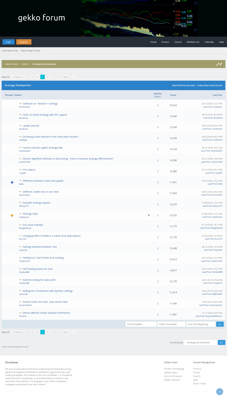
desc (157, 96)
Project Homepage (174, 368)
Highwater (217, 293)
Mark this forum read (183, 85)
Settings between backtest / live (40, 246)
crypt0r (22, 172)
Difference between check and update (43, 180)
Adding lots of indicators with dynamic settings (48, 290)
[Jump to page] (74, 77)
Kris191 (22, 239)
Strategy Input (30, 213)
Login (8, 41)
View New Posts (10, 50)
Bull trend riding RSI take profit (39, 279)
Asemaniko (24, 150)
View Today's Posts (30, 50)
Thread (9, 94)
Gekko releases (172, 379)
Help (221, 41)
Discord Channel (173, 376)
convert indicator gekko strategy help (43, 147)
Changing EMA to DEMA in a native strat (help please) (51, 235)
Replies (158, 93)
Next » (66, 77)
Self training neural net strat (38, 268)
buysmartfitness (214, 316)
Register (24, 41)
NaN (21, 183)
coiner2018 (24, 161)
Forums (165, 41)
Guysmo (23, 249)
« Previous (17, 77)
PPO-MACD (29, 169)
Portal (153, 41)
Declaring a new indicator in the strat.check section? (50, 136)
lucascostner (25, 305)
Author (18, 94)
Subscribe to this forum (210, 85)
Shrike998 (24, 272)
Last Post (217, 94)
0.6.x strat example (33, 224)
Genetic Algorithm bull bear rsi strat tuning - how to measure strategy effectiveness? (68, 158)
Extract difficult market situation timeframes (46, 312)
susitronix (217, 128)
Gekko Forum (11, 64)
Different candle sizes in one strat (41, 191)
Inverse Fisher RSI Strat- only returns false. (45, 301)
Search (178, 41)
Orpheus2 (24, 217)
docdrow (23, 117)
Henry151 (24, 205)
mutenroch (24, 260)
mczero (23, 316)
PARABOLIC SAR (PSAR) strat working (43, 257)
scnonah (23, 294)
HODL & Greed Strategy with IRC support (45, 114)
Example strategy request (36, 202)
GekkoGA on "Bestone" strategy (40, 103)
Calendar (209, 41)
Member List (193, 41)
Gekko (25, 64)
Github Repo (170, 372)
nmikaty (23, 139)
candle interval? (31, 125)
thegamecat (25, 228)
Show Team (199, 383)
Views (173, 94)
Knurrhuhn (24, 106)
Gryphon (217, 106)
